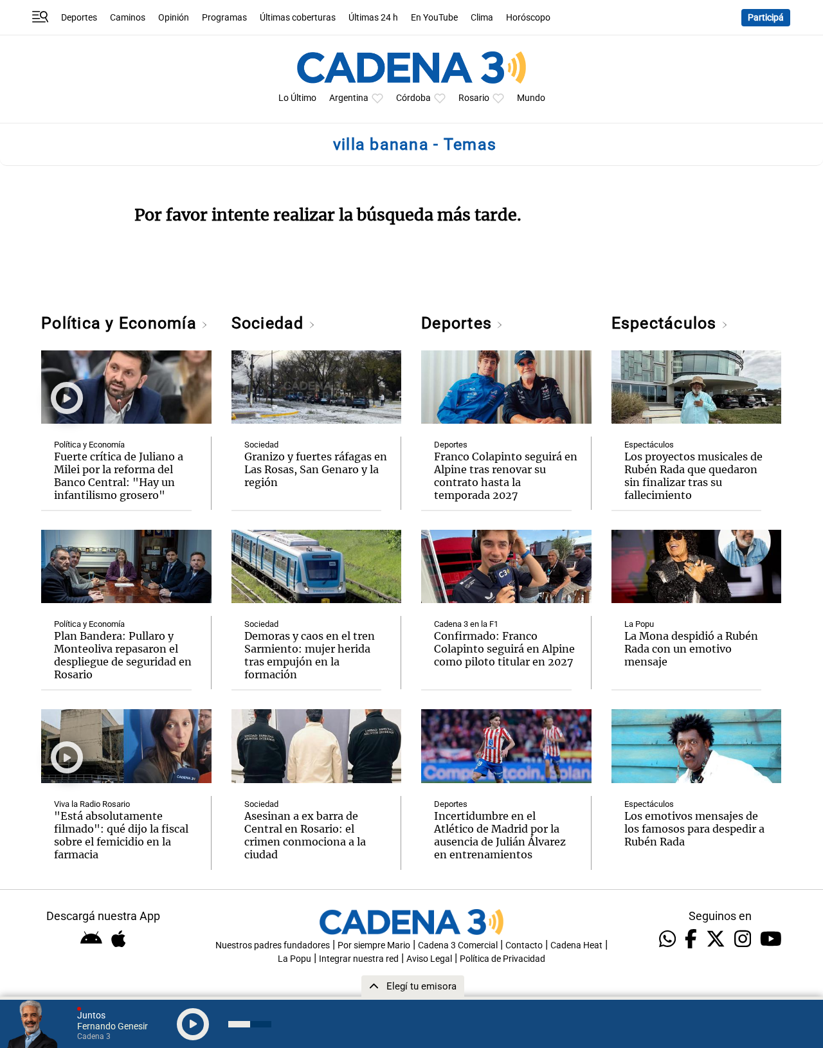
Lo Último (297, 98)
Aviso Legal (429, 958)
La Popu (639, 624)
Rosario (473, 98)
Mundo (531, 98)
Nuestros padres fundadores (272, 945)
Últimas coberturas (298, 17)
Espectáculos (666, 323)
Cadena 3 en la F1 (466, 624)
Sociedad (270, 323)
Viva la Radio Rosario (92, 804)
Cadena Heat (576, 945)
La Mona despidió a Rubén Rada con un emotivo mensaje (691, 648)
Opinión (173, 17)
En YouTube (434, 17)
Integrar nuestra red (359, 958)
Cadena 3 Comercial (458, 945)
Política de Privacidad (502, 958)
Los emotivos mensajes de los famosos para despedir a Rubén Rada (694, 828)
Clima (482, 17)
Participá (766, 17)
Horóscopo (528, 17)
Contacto (524, 945)
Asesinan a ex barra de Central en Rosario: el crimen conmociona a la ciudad (305, 835)
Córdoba (413, 98)
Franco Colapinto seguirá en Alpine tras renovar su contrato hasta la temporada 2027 (505, 475)
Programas (224, 17)
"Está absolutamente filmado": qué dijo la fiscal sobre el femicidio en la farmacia (121, 835)
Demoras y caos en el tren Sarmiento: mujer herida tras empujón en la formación (309, 655)
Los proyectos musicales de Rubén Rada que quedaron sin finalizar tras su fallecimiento (693, 475)
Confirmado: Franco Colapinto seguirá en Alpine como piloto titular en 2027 (504, 648)
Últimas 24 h (373, 17)
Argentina (348, 98)
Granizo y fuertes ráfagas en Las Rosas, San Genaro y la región (315, 469)
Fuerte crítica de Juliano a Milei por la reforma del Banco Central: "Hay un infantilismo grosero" (118, 475)
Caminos (127, 17)
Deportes (79, 17)
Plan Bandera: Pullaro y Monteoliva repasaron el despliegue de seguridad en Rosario (123, 655)
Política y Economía (121, 323)
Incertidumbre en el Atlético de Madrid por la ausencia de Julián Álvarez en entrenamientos (500, 835)
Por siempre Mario (374, 945)
